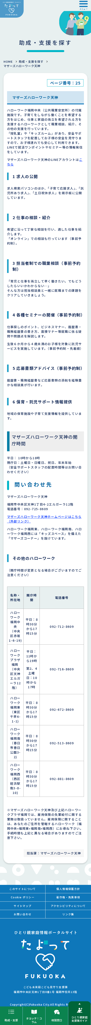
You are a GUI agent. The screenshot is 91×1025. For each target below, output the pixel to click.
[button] (83, 5)
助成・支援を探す (31, 61)
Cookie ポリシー (22, 897)
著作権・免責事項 (68, 897)
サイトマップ (22, 906)
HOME (8, 61)
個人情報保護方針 (68, 889)
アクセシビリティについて (68, 906)
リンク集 (68, 914)
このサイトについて (22, 889)
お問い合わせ (22, 914)
